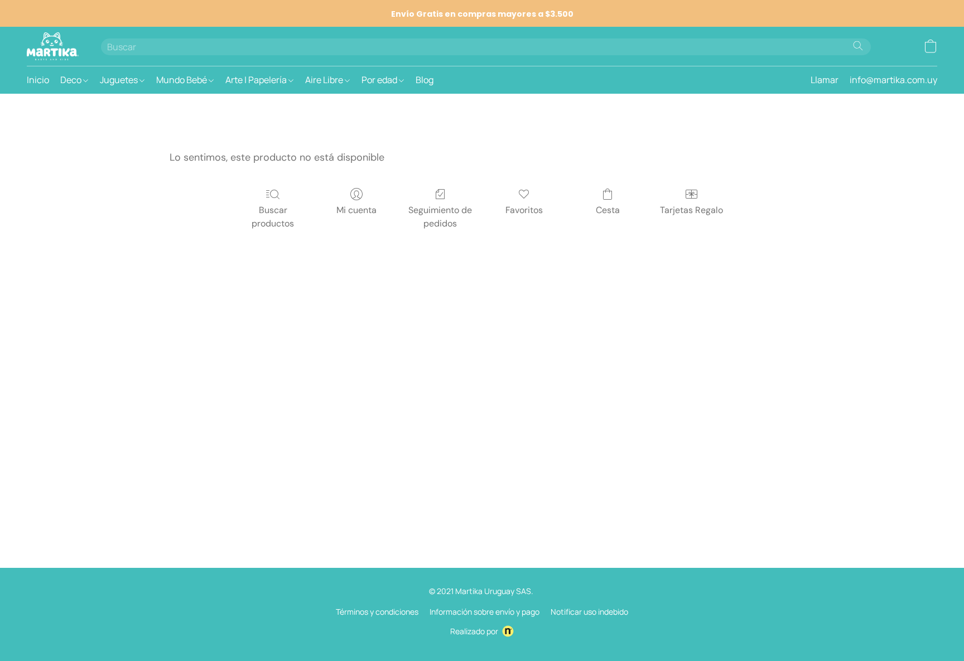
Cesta (608, 210)
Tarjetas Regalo (691, 210)
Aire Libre (325, 80)
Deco (71, 80)
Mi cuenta (356, 210)
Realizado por (474, 631)
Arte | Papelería (256, 80)
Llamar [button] (824, 80)
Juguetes (119, 80)
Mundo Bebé (182, 80)
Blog (424, 80)
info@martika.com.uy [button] (893, 80)
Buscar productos (273, 216)
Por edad (380, 80)
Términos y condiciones (377, 611)
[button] (53, 46)
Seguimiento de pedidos (440, 216)
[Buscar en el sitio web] (858, 46)
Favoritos (524, 210)
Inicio (38, 80)
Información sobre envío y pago (484, 611)
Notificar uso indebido (589, 611)
